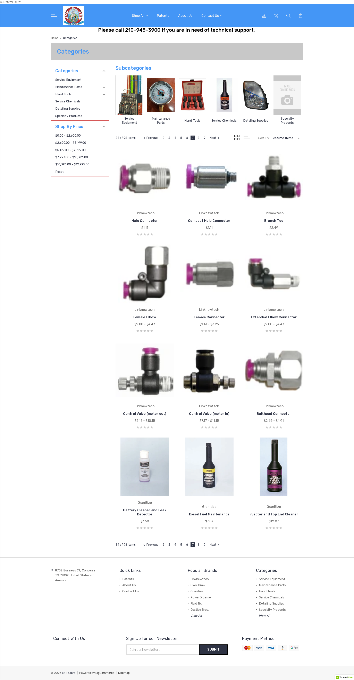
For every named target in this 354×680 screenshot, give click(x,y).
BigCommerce (104, 673)
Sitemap (124, 673)
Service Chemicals (68, 101)
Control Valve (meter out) (144, 414)
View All (196, 616)
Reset (59, 172)
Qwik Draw (198, 585)
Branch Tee (274, 221)
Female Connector (209, 317)
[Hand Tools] (192, 95)
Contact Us (210, 16)
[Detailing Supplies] (255, 95)
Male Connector (145, 221)
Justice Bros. (200, 610)
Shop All (138, 16)
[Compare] (276, 18)
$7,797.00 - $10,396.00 (71, 157)
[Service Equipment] (129, 95)
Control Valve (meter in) (209, 414)
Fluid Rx (196, 603)
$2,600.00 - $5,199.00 (70, 143)
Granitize (197, 591)
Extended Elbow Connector (274, 317)
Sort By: (264, 138)
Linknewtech (200, 579)
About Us (185, 16)
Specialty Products (68, 116)
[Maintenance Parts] (161, 95)
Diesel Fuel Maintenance (209, 514)
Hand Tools (63, 94)
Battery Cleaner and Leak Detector (144, 512)
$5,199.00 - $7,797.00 (70, 150)
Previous (152, 138)
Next (213, 138)
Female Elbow (144, 317)
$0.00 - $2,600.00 (68, 135)
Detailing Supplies (67, 108)
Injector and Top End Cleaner (274, 514)
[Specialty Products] (287, 95)
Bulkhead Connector (274, 414)
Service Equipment (68, 80)
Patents (163, 16)
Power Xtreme (201, 597)
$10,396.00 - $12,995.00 (72, 164)
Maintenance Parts (68, 87)
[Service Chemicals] (224, 95)
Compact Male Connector (209, 221)
